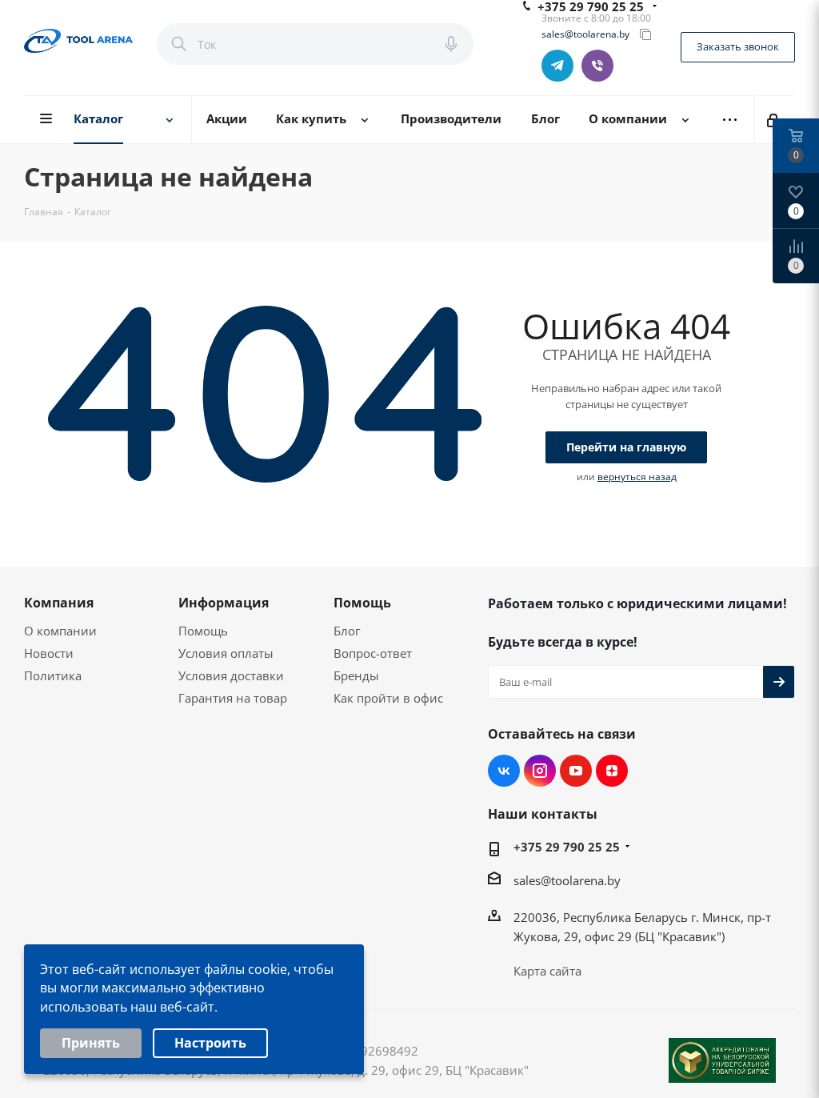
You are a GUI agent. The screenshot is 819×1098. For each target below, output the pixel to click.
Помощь (203, 631)
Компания (59, 602)
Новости (49, 653)
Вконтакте (504, 771)
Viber (597, 66)
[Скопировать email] (645, 34)
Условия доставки (231, 675)
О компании (60, 631)
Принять (91, 1043)
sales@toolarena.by (585, 34)
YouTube (576, 771)
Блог (347, 631)
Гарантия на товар (232, 698)
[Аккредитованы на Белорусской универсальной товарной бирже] (722, 1060)
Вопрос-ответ (373, 653)
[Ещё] (730, 119)
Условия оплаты (226, 653)
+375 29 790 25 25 (566, 847)
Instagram (540, 771)
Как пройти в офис (388, 698)
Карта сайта (547, 971)
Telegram (557, 66)
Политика (53, 675)
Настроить (210, 1043)
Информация (223, 602)
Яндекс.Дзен (612, 771)
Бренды (356, 675)
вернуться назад (637, 476)
